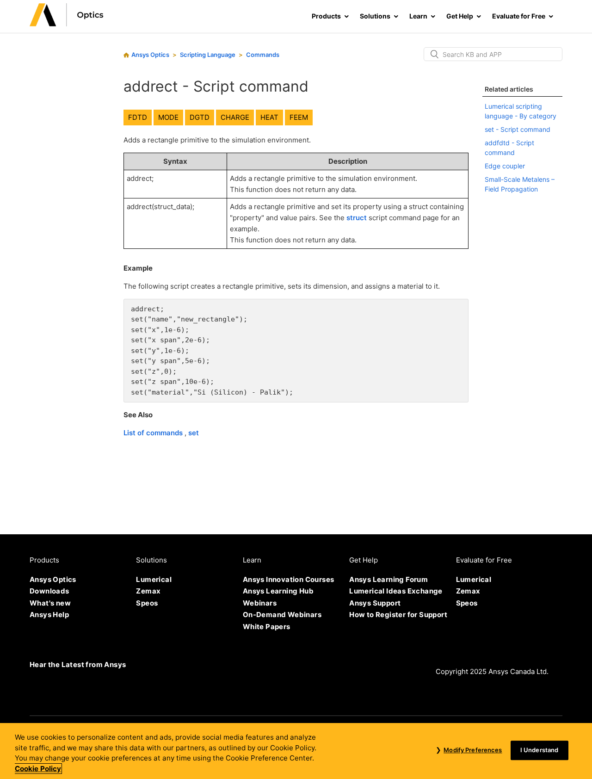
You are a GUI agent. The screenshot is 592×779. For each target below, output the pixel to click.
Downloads (49, 591)
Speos (147, 603)
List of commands (154, 432)
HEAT (269, 117)
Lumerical (154, 579)
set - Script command (517, 129)
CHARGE (235, 117)
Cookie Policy (38, 768)
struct (356, 217)
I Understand (539, 750)
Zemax (148, 591)
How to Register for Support (398, 614)
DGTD (200, 117)
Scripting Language (207, 54)
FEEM (299, 117)
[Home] (67, 23)
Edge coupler (505, 166)
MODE (168, 117)
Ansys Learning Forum (388, 579)
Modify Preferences (473, 750)
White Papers (266, 626)
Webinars (260, 603)
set (193, 432)
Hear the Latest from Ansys (78, 664)
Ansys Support (375, 603)
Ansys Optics (150, 54)
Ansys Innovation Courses (288, 579)
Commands (262, 54)
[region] (296, 751)
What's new (50, 603)
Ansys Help (49, 614)
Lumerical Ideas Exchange (396, 591)
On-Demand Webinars (282, 614)
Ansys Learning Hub (278, 591)
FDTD (137, 117)
